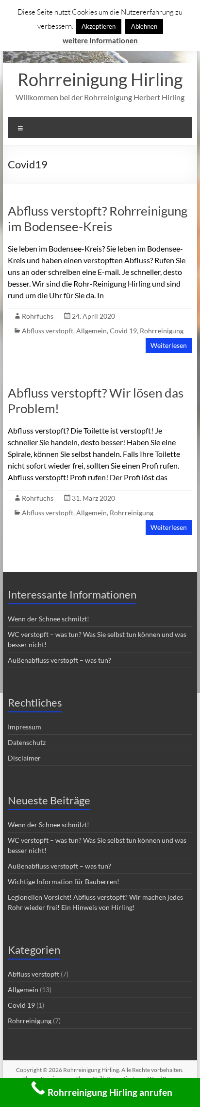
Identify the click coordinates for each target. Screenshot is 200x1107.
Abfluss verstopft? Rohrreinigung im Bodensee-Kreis (97, 218)
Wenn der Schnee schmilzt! (48, 619)
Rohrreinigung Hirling (100, 79)
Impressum (24, 727)
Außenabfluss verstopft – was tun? (59, 660)
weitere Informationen (100, 40)
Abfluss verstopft (47, 331)
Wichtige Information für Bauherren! (63, 881)
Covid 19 (123, 331)
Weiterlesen (168, 345)
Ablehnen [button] (144, 26)
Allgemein (91, 331)
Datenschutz (27, 742)
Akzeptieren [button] (99, 26)
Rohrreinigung (161, 331)
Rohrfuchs (37, 316)
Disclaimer (24, 758)
